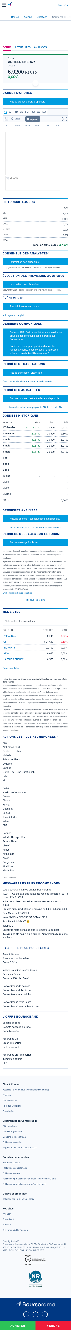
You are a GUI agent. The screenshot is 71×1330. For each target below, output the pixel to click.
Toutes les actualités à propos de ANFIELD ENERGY (35, 407)
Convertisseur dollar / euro (17, 990)
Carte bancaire (11, 1031)
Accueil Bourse (11, 954)
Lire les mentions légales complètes (18, 592)
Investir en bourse (12, 1058)
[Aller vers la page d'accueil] (10, 4)
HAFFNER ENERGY (13, 659)
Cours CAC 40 (10, 962)
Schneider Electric (12, 759)
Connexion (63, 5)
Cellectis (7, 763)
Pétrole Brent (10, 636)
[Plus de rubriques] (66, 47)
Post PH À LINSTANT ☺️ (16, 921)
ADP (5, 825)
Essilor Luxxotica (12, 751)
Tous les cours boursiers (16, 958)
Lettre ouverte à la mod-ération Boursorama (27, 889)
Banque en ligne (11, 1022)
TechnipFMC (10, 817)
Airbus (6, 849)
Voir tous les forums (35, 599)
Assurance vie (10, 1038)
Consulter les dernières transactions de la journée (27, 381)
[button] (4, 4)
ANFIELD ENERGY (21, 61)
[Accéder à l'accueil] (4, 16)
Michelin (7, 755)
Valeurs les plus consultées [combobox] (20, 621)
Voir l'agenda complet (13, 315)
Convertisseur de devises (16, 986)
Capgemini (8, 862)
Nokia (6, 788)
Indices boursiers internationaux (20, 970)
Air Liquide (8, 853)
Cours (7, 47)
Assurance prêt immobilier (17, 1054)
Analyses (40, 47)
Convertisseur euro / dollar (17, 994)
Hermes (7, 833)
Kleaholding (9, 870)
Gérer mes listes (11, 668)
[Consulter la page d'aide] (53, 5)
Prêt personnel (11, 1047)
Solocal (7, 813)
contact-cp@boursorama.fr (35, 353)
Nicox (6, 780)
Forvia (6, 804)
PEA (5, 1063)
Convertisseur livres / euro (17, 1002)
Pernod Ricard (10, 841)
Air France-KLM (11, 747)
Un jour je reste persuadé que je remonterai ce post (31, 929)
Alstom (6, 800)
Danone (7, 767)
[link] (26, 1089)
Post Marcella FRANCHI (16, 913)
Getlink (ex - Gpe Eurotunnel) (19, 772)
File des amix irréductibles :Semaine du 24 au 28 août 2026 (35, 909)
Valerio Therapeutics (14, 837)
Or (4, 641)
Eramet (7, 796)
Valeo (6, 821)
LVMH (6, 776)
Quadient (8, 808)
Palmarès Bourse (12, 974)
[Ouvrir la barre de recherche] (48, 5)
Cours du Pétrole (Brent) (16, 978)
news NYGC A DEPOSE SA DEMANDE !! (25, 917)
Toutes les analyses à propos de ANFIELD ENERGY (35, 527)
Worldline (8, 866)
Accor (6, 858)
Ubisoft (6, 845)
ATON (6, 653)
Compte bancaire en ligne (17, 1027)
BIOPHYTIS (9, 647)
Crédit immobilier (12, 1043)
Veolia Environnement (14, 792)
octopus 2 (8, 925)
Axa (5, 742)
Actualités (23, 47)
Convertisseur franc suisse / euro (21, 1006)
